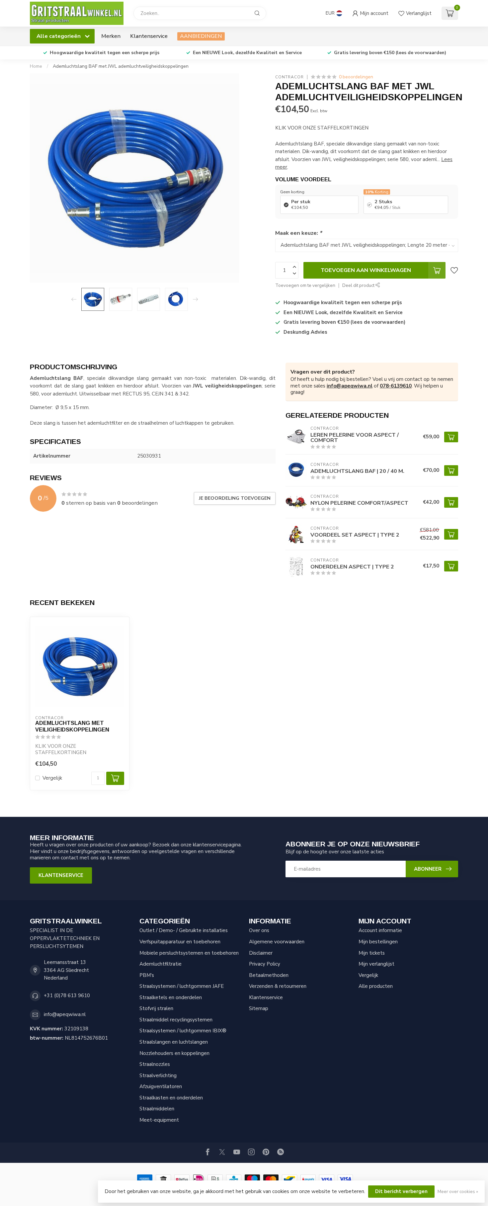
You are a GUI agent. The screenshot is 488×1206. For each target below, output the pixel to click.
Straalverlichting (158, 1075)
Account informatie (380, 930)
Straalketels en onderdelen (170, 997)
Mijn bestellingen (378, 941)
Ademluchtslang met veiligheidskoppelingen (72, 726)
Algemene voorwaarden (276, 941)
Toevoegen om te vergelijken (305, 285)
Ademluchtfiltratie (160, 964)
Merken (111, 36)
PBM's (146, 975)
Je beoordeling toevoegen (235, 498)
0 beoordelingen (356, 77)
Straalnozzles (154, 1064)
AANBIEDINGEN (201, 36)
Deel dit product (358, 285)
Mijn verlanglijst (376, 964)
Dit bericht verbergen (401, 1191)
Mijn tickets (372, 953)
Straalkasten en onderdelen (171, 1097)
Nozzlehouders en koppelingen (174, 1053)
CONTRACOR (289, 77)
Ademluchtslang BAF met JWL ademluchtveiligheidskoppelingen (121, 66)
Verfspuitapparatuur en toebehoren (179, 941)
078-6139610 (396, 386)
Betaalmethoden (268, 975)
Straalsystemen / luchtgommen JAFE (181, 986)
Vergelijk (52, 778)
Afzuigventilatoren (160, 1086)
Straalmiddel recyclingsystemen (175, 1019)
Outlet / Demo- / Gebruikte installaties (183, 930)
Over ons (259, 930)
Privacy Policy (264, 964)
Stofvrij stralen (156, 1008)
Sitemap (258, 1008)
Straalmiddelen (156, 1108)
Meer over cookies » (458, 1191)
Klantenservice (149, 36)
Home (36, 66)
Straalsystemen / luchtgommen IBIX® (182, 1030)
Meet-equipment (159, 1120)
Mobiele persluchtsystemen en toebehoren (189, 953)
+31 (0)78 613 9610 (67, 995)
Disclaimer (261, 953)
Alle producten (376, 986)
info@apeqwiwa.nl (349, 386)
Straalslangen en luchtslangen (173, 1042)
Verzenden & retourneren (277, 986)
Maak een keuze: (298, 233)
